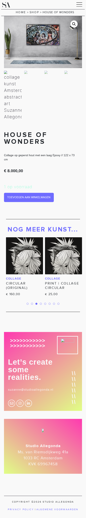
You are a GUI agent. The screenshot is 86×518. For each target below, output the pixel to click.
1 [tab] (28, 304)
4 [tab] (41, 304)
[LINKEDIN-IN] (28, 403)
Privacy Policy (21, 509)
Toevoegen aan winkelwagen (28, 197)
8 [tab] (58, 304)
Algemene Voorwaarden (57, 509)
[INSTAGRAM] (20, 403)
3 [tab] (36, 308)
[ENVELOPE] (11, 403)
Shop (34, 12)
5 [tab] (45, 304)
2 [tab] (32, 304)
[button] (79, 4)
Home (21, 12)
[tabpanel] (23, 267)
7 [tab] (54, 304)
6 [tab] (50, 304)
